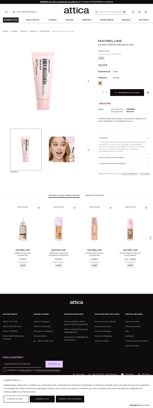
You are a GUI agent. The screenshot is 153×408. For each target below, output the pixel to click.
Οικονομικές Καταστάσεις (136, 341)
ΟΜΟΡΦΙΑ (14, 31)
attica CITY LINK (10, 322)
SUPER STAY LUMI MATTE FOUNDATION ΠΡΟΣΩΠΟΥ (58, 254)
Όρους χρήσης (25, 370)
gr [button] (6, 12)
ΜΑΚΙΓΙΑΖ (23, 31)
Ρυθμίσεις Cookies (14, 399)
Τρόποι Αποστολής (42, 326)
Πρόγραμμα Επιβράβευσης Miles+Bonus (76, 338)
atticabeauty (110, 374)
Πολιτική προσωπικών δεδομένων (48, 370)
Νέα (127, 331)
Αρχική (5, 31)
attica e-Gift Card (45, 341)
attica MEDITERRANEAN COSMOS (13, 337)
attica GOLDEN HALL (12, 326)
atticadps (80, 374)
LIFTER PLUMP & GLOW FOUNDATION (94, 254)
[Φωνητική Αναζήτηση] (124, 11)
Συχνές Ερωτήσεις (103, 326)
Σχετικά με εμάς (132, 322)
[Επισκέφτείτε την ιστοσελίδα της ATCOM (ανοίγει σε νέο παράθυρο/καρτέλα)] (139, 405)
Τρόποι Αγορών (102, 341)
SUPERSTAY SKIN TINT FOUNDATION (22, 254)
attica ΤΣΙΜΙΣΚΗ (10, 331)
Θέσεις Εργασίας (132, 326)
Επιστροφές (145, 173)
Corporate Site (132, 346)
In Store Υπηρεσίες (103, 331)
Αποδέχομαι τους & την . (33, 370)
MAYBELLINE (110, 41)
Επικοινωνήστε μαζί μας (105, 322)
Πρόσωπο (33, 31)
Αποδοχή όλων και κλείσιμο (70, 399)
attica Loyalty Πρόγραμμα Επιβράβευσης (76, 330)
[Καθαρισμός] (120, 12)
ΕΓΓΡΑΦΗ (52, 364)
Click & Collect (40, 336)
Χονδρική (129, 336)
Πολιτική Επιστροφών (43, 331)
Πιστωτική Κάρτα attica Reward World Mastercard (76, 323)
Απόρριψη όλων (42, 399)
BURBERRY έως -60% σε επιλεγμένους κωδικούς (59, 2)
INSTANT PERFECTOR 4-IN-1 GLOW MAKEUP (130, 254)
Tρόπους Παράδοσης (129, 173)
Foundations (44, 31)
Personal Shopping (103, 336)
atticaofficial (98, 374)
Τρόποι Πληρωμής (42, 322)
